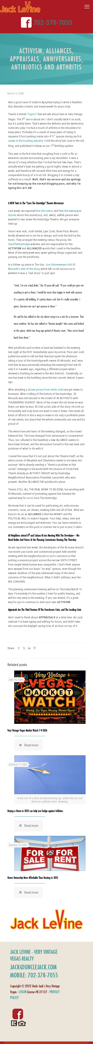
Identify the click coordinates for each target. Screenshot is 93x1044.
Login (22, 991)
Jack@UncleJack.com (33, 967)
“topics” (32, 114)
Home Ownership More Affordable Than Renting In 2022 (32, 877)
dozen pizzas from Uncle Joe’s (46, 389)
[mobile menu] (87, 7)
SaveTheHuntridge (19, 244)
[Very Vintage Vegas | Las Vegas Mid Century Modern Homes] (20, 6)
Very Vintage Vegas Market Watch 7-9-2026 (27, 730)
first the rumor (44, 210)
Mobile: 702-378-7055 (34, 975)
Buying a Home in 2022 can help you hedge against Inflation (35, 811)
